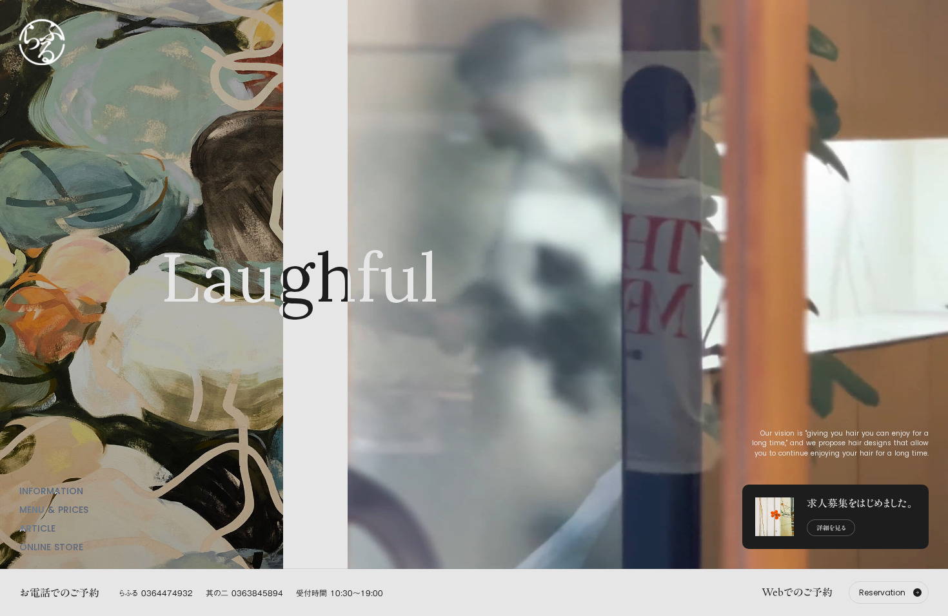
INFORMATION (51, 491)
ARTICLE (37, 528)
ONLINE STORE (51, 547)
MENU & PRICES (53, 509)
